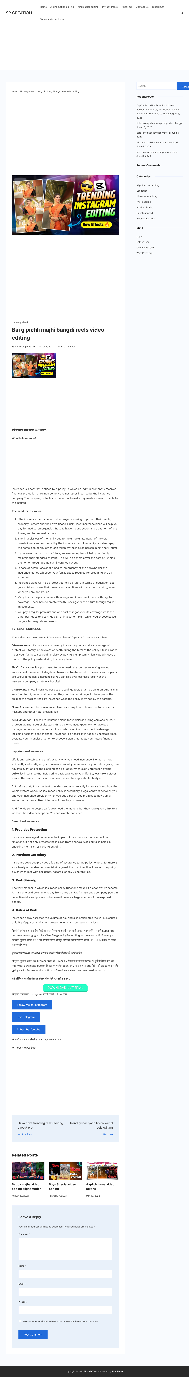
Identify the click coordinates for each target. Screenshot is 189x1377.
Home (43, 6)
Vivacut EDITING (145, 218)
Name (22, 1266)
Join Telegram (26, 1017)
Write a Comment (67, 346)
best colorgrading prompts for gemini (156, 152)
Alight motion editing (62, 6)
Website (22, 1302)
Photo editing (143, 201)
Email (22, 1284)
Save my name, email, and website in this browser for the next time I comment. (61, 1321)
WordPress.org (144, 253)
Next (105, 1134)
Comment (24, 1234)
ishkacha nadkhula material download (157, 142)
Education (141, 190)
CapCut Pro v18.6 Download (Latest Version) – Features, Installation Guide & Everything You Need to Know (158, 109)
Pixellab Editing (144, 207)
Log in (139, 236)
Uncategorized (20, 322)
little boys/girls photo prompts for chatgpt (159, 123)
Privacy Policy (110, 6)
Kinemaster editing (88, 6)
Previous (27, 1134)
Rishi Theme (117, 1371)
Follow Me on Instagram (32, 1004)
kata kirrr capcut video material (153, 132)
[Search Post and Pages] (182, 13)
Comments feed (145, 247)
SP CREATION (19, 12)
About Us (127, 6)
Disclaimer (158, 6)
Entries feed (143, 242)
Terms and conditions (52, 19)
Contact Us (142, 6)
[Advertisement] (94, 46)
